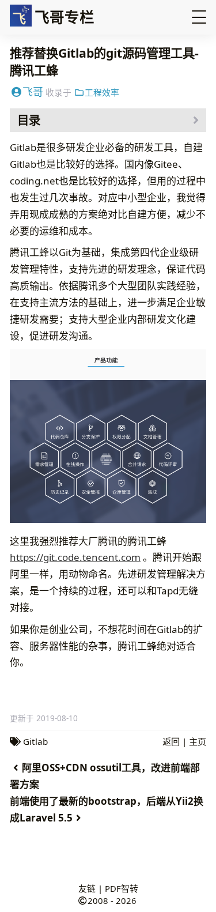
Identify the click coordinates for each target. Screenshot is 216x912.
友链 (87, 888)
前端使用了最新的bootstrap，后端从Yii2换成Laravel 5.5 (106, 809)
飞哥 (32, 92)
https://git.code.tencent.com (75, 557)
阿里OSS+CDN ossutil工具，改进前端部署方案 (105, 776)
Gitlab (35, 741)
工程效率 (102, 92)
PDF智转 (121, 888)
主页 (197, 741)
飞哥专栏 (64, 17)
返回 (171, 741)
